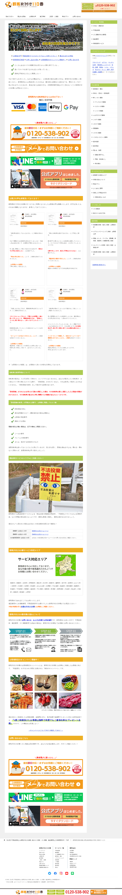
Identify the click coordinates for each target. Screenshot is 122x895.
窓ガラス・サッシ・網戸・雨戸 (104, 69)
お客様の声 (32, 16)
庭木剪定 (96, 146)
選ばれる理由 (22, 16)
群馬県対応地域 (18, 60)
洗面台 (101, 67)
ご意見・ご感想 (53, 16)
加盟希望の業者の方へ (99, 265)
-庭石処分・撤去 (58, 856)
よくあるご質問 (98, 188)
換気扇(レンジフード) (103, 65)
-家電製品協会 (73, 865)
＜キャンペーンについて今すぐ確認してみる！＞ (46, 730)
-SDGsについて (73, 863)
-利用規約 (72, 852)
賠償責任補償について (44, 865)
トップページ (42, 850)
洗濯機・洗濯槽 (97, 72)
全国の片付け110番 (28, 606)
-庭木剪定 (57, 865)
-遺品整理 (57, 852)
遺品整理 (96, 39)
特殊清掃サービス (98, 43)
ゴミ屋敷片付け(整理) (99, 34)
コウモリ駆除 (97, 133)
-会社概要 (72, 850)
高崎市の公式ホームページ (40, 534)
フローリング (96, 62)
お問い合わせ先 (73, 60)
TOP (37, 840)
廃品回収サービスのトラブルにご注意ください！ (40, 56)
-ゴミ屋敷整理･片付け (59, 854)
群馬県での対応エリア (100, 175)
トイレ (106, 67)
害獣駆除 (96, 128)
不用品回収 (96, 30)
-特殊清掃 (57, 859)
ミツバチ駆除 (99, 111)
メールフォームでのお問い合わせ (99, 11)
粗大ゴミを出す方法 (99, 213)
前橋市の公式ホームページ (40, 531)
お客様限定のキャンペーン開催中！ (53, 60)
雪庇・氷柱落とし (100, 159)
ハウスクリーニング (101, 55)
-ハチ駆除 (57, 861)
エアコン (104, 62)
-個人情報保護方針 (73, 854)
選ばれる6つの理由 (66, 56)
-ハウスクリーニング (59, 858)
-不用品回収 (57, 850)
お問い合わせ (77, 16)
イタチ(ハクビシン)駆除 (100, 137)
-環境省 (71, 861)
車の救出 (97, 163)
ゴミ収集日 (96, 209)
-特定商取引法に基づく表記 (75, 856)
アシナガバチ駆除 (100, 102)
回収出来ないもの (100, 197)
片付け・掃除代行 (98, 26)
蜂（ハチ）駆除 (98, 97)
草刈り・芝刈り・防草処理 (101, 93)
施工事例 (42, 16)
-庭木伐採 (57, 863)
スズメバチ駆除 (99, 106)
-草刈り (56, 867)
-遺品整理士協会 (73, 867)
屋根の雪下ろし (99, 155)
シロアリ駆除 (97, 119)
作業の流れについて (99, 179)
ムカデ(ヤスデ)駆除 (99, 115)
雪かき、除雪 (97, 150)
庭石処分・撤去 (98, 89)
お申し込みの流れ (32, 60)
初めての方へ (10, 16)
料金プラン (65, 16)
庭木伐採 (96, 141)
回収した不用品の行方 (100, 192)
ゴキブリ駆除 (97, 124)
